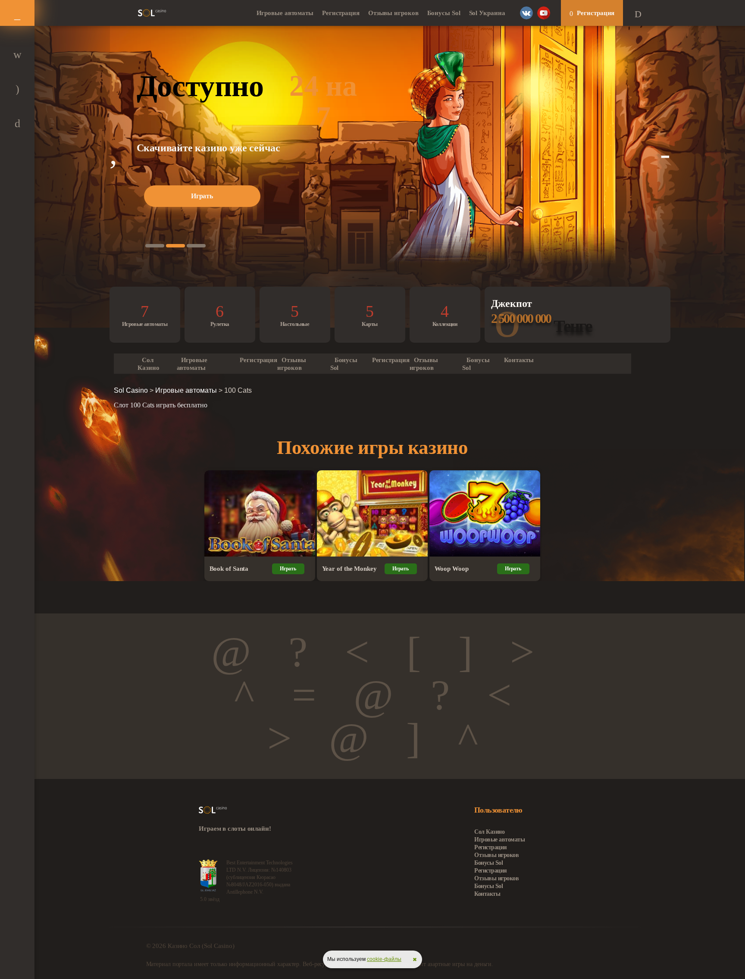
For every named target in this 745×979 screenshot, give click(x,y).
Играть (202, 196)
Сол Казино (148, 364)
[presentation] (113, 153)
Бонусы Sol (443, 12)
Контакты (519, 360)
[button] (154, 245)
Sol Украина (487, 12)
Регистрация (341, 12)
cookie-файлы (384, 959)
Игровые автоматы (285, 12)
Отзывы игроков (393, 12)
